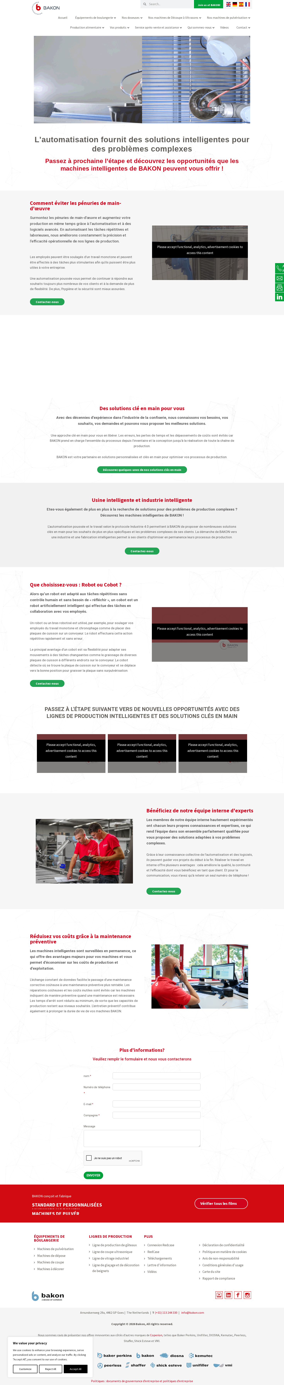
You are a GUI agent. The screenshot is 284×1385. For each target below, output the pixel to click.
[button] (40, 851)
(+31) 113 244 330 (166, 1312)
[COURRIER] (279, 278)
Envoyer (93, 1175)
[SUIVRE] (279, 296)
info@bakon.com (192, 1312)
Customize (25, 1369)
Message (89, 1126)
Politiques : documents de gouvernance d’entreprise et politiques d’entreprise (142, 1381)
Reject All (50, 1369)
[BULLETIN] (279, 287)
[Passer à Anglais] (228, 4)
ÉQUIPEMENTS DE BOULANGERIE (49, 1238)
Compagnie (91, 1115)
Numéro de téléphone (97, 1090)
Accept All (75, 1369)
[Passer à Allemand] (235, 4)
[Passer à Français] (247, 4)
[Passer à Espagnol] (241, 4)
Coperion (156, 1335)
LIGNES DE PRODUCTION (110, 1236)
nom (87, 1076)
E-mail (88, 1104)
